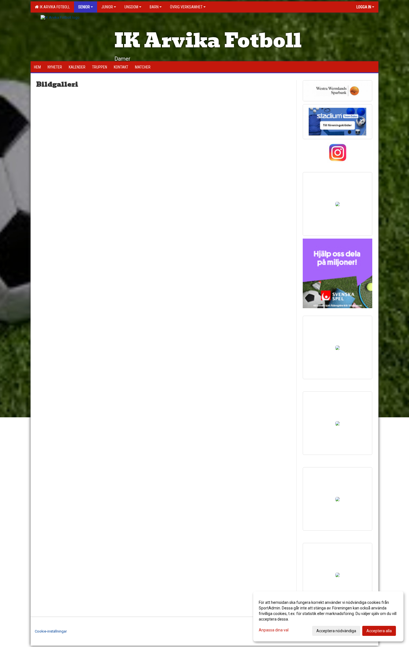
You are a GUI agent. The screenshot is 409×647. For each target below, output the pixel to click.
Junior (107, 7)
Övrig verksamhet (186, 7)
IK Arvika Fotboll (54, 7)
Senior (84, 7)
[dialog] (328, 616)
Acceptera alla (379, 631)
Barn (154, 7)
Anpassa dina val (274, 630)
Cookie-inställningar (51, 631)
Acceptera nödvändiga (336, 631)
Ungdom (131, 7)
